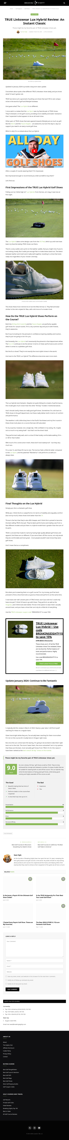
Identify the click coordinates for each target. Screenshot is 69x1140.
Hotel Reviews (7, 1105)
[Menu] (5, 3)
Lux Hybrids (31, 192)
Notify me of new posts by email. (17, 984)
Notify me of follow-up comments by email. (21, 980)
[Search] (64, 3)
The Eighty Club (8, 1045)
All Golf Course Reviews (10, 1114)
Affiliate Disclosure (8, 1048)
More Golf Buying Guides (10, 1084)
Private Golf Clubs (8, 1102)
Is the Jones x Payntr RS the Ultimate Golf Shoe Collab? (18, 896)
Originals (9, 605)
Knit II (13, 124)
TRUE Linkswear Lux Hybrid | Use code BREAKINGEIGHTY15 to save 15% (48, 630)
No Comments (48, 32)
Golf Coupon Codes (9, 1087)
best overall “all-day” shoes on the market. (37, 750)
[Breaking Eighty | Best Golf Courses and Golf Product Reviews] (34, 3)
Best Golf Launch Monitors (11, 1072)
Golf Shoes (34, 14)
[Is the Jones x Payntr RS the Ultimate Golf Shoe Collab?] (18, 884)
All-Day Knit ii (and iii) (19, 324)
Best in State (7, 1111)
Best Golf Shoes (7, 1081)
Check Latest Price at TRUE (48, 664)
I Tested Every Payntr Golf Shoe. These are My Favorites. (18, 923)
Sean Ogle (24, 32)
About (5, 1042)
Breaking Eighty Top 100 (10, 1108)
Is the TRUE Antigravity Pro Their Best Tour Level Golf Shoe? (49, 896)
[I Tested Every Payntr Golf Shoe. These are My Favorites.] (18, 911)
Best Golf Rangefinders (10, 1069)
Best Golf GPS (7, 1075)
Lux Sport (30, 111)
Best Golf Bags (7, 1078)
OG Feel (42, 241)
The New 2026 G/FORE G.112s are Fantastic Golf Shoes (47, 923)
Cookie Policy (7, 1051)
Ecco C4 (11, 344)
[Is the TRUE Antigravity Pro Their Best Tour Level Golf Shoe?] (51, 884)
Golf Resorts (6, 1100)
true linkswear (8, 833)
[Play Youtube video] (35, 151)
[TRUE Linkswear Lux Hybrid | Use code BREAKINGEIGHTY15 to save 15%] (20, 630)
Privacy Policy (7, 1054)
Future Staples (26, 124)
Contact (5, 1056)
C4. (42, 515)
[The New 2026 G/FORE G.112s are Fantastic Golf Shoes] (51, 911)
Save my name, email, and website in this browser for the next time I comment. (32, 976)
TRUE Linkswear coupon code (21, 612)
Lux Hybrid (24, 106)
